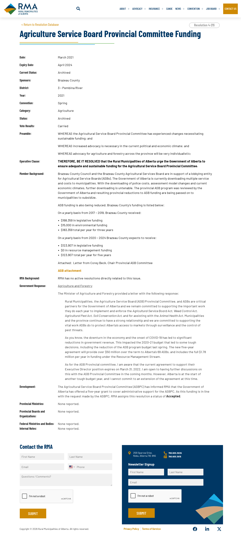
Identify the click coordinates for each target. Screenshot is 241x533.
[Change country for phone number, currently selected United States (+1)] (72, 466)
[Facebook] (195, 529)
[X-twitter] (219, 529)
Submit (33, 513)
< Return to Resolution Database (40, 24)
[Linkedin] (207, 529)
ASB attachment (69, 271)
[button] (78, 9)
